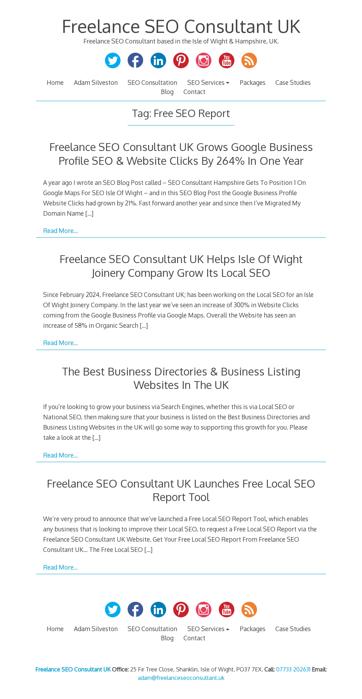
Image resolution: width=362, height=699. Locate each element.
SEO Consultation (152, 82)
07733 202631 (293, 669)
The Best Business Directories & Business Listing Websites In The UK (181, 377)
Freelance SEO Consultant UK (181, 25)
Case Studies (293, 82)
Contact (194, 91)
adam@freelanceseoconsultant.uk (181, 677)
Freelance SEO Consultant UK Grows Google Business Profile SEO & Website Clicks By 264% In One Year (181, 153)
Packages (252, 82)
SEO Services (205, 82)
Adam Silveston (96, 82)
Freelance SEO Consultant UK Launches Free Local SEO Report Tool (181, 489)
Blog (167, 91)
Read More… (60, 230)
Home (55, 82)
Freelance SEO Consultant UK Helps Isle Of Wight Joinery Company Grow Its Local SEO (181, 265)
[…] (89, 213)
